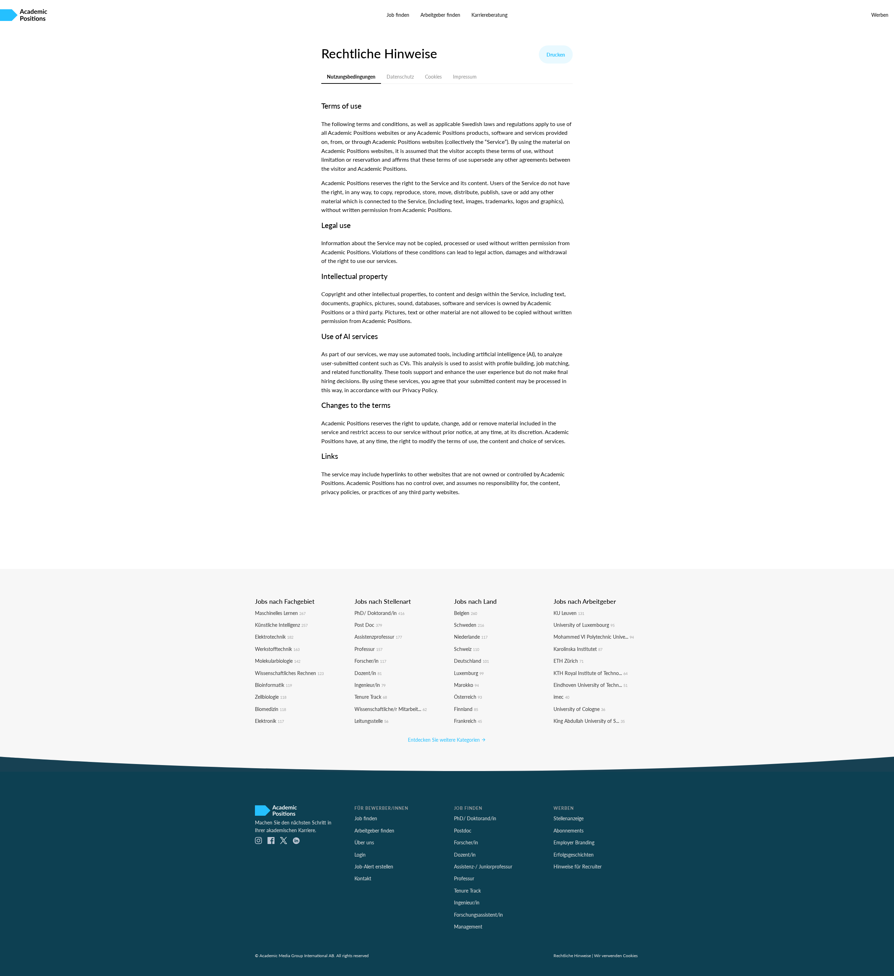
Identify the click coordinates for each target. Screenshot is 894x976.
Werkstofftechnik (277, 648)
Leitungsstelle (371, 720)
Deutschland (471, 660)
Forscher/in (370, 660)
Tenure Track (370, 696)
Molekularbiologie (277, 660)
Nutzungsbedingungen (351, 76)
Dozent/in (368, 672)
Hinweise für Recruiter (578, 866)
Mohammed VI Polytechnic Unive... (594, 636)
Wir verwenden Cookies (616, 955)
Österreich (468, 696)
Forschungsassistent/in (478, 914)
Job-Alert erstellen (373, 866)
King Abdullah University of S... (589, 720)
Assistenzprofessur (378, 636)
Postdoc (462, 830)
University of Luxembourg (584, 624)
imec (561, 696)
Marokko (466, 684)
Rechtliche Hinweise (572, 955)
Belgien (465, 612)
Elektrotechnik (274, 636)
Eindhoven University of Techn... (591, 684)
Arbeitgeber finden (440, 14)
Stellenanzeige (569, 818)
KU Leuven (569, 612)
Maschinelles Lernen (280, 612)
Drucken (556, 54)
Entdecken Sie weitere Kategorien (444, 739)
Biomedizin (270, 708)
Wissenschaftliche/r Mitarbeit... (390, 708)
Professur (368, 648)
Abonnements (569, 830)
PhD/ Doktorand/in (379, 612)
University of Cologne (579, 708)
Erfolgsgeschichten (574, 854)
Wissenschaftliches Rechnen (289, 672)
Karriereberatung (489, 14)
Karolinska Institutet (578, 648)
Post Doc (368, 624)
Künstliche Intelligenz (281, 624)
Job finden (398, 14)
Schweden (469, 624)
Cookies (433, 76)
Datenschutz (400, 76)
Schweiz (466, 648)
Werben (879, 14)
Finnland (466, 708)
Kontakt (362, 878)
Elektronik (269, 720)
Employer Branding (574, 842)
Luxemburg (469, 672)
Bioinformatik (273, 684)
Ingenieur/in (370, 684)
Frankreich (468, 720)
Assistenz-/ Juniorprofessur (483, 866)
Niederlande (471, 636)
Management (468, 926)
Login (360, 854)
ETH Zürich (569, 660)
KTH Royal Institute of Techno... (591, 672)
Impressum (465, 76)
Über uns (364, 842)
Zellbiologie (270, 696)
